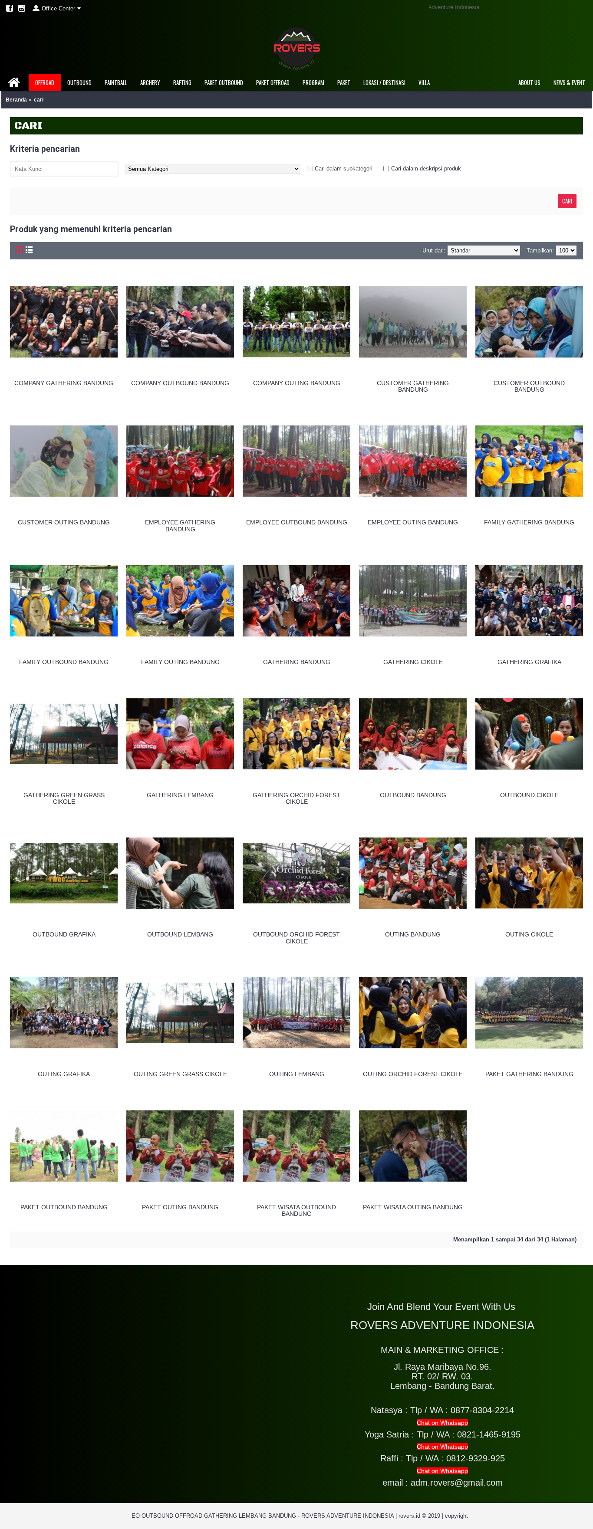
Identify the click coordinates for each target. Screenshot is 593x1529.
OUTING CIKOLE (529, 934)
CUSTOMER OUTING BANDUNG (64, 522)
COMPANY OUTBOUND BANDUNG (180, 383)
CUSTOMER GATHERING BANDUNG (413, 386)
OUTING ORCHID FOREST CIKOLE (413, 1074)
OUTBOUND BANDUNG (413, 795)
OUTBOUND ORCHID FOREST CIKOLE (296, 937)
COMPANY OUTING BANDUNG (296, 383)
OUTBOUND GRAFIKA (64, 934)
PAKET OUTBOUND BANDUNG (64, 1207)
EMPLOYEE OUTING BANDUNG (413, 522)
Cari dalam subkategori (343, 168)
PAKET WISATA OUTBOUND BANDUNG (296, 1210)
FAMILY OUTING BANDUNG (180, 661)
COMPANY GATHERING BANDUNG (63, 383)
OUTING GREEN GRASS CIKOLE (180, 1074)
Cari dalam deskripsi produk (426, 168)
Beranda (16, 100)
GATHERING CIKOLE (413, 661)
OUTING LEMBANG (296, 1074)
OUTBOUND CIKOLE (529, 795)
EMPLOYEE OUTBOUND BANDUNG (296, 522)
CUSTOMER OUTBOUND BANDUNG (529, 386)
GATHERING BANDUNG (296, 661)
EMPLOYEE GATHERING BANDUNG (180, 525)
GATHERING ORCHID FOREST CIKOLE (296, 798)
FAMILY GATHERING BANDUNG (529, 522)
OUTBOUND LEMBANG (180, 934)
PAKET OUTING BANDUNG (180, 1207)
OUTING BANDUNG (413, 934)
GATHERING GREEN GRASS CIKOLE (64, 798)
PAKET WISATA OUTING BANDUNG (413, 1207)
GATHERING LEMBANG (180, 795)
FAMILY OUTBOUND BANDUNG (64, 661)
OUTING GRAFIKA (64, 1074)
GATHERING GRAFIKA (529, 661)
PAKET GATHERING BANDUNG (529, 1074)
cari (38, 100)
